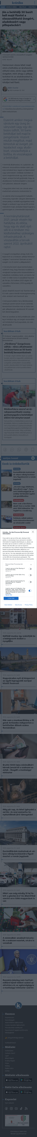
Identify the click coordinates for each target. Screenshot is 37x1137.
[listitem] (18, 564)
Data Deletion (8, 604)
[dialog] (18, 568)
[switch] (30, 569)
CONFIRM (11, 598)
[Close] (33, 532)
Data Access (18, 604)
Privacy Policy (29, 604)
